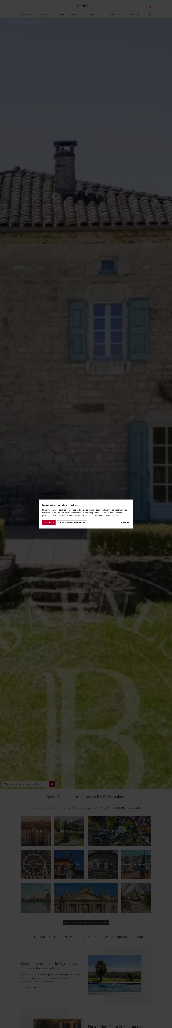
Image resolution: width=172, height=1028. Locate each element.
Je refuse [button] (124, 522)
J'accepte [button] (49, 522)
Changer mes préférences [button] (72, 522)
